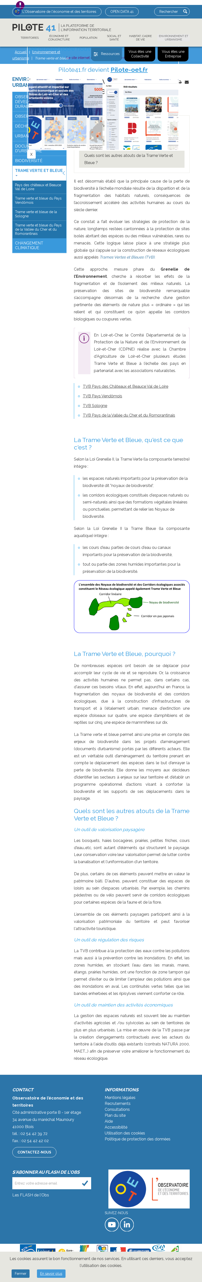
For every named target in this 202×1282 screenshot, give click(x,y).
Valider (185, 11)
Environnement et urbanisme (173, 37)
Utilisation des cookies (125, 1133)
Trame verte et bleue (39, 170)
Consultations (117, 1109)
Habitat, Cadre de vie (140, 37)
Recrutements (118, 1103)
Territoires (30, 37)
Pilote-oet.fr (129, 69)
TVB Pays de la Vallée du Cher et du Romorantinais (129, 415)
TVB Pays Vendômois (102, 396)
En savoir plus (51, 1274)
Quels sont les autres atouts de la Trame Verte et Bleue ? (128, 159)
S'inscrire (85, 1183)
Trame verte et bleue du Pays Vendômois (38, 200)
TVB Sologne (95, 405)
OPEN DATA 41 (122, 12)
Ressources (110, 54)
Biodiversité (28, 160)
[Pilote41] (61, 27)
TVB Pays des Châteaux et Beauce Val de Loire (125, 386)
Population (88, 37)
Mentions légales (120, 1097)
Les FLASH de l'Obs (30, 1195)
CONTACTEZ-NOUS (34, 1152)
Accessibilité (116, 1127)
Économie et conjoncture (59, 37)
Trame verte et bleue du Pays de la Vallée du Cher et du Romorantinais (38, 229)
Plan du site (115, 1115)
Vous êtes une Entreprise (173, 54)
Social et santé (114, 37)
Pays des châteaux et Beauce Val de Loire (38, 187)
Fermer (20, 1274)
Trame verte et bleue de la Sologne (36, 214)
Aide (109, 1121)
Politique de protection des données (137, 1139)
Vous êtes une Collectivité (140, 54)
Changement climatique (29, 245)
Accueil (21, 52)
